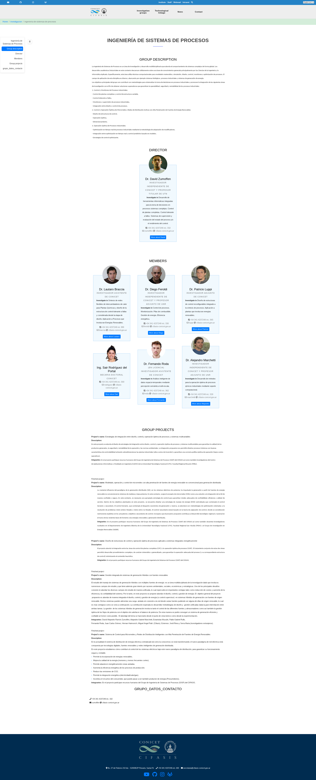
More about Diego (156, 333)
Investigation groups (143, 12)
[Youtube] (8, 2)
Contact (199, 12)
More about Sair (111, 394)
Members (18, 59)
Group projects (16, 63)
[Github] (20, 2)
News (180, 12)
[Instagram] (33, 2)
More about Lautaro (111, 336)
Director (18, 54)
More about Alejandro (200, 404)
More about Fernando (156, 400)
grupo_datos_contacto (12, 68)
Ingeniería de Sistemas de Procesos (12, 42)
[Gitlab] (45, 2)
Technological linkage (161, 12)
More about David (158, 237)
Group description (14, 49)
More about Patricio (200, 329)
